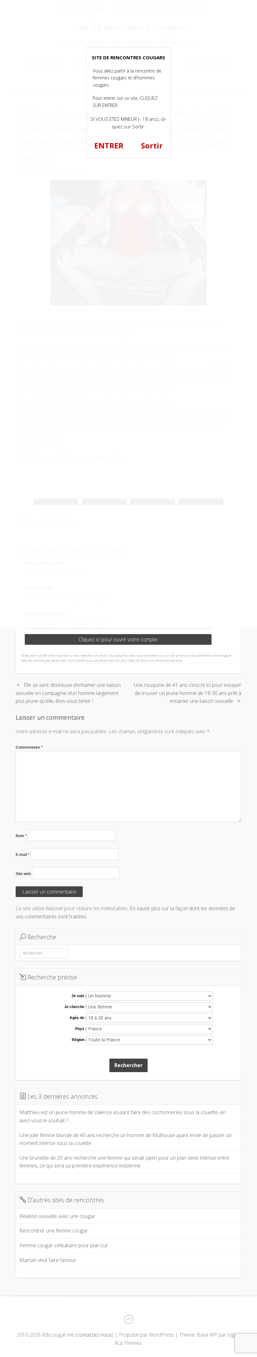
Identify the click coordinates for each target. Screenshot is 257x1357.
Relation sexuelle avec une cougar (57, 1216)
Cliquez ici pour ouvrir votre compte (118, 639)
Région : (79, 1040)
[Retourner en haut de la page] (128, 1319)
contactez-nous (94, 1334)
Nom (21, 836)
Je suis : (79, 996)
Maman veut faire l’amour (47, 1260)
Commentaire (29, 747)
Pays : (81, 1029)
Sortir (152, 145)
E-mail (22, 854)
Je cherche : (75, 1007)
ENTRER (108, 145)
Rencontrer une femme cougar (53, 1230)
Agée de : (78, 1018)
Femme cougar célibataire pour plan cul (63, 1245)
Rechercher (128, 1065)
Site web (23, 874)
